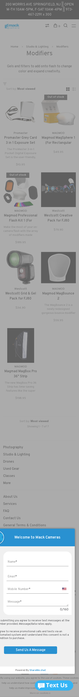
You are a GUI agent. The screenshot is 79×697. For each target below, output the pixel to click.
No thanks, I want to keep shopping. (43, 403)
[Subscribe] (66, 380)
